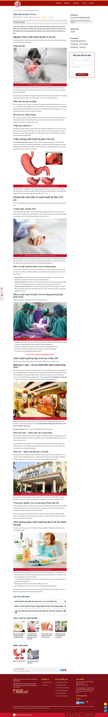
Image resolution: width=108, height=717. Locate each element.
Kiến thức (76, 3)
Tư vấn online (89, 715)
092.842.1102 (33, 685)
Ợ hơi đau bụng (74, 47)
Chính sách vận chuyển (62, 695)
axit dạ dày (54, 277)
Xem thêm (82, 47)
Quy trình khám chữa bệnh (63, 687)
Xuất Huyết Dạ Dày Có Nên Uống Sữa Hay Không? (60, 635)
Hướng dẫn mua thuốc (62, 682)
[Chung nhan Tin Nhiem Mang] (91, 702)
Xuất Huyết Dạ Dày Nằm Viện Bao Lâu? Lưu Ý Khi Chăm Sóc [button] (36, 601)
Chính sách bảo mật (61, 693)
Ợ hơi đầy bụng (74, 44)
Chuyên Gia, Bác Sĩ (47, 682)
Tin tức (84, 3)
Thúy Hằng (37, 17)
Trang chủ (58, 3)
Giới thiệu (66, 3)
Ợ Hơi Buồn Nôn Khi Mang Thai (78, 41)
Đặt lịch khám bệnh (61, 685)
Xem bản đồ (16, 687)
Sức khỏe (45, 685)
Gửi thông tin (82, 74)
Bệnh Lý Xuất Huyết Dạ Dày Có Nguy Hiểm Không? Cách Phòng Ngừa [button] (39, 606)
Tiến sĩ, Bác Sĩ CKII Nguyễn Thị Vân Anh (80, 17)
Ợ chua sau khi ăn (84, 44)
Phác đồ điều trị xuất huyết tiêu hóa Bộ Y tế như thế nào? (46, 635)
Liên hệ (91, 3)
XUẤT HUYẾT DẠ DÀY (19, 661)
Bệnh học (21, 10)
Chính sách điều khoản (62, 690)
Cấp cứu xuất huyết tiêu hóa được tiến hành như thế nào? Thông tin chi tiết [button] (40, 612)
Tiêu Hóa (73, 31)
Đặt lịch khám (73, 715)
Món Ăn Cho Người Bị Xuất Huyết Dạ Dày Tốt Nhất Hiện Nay (19, 635)
